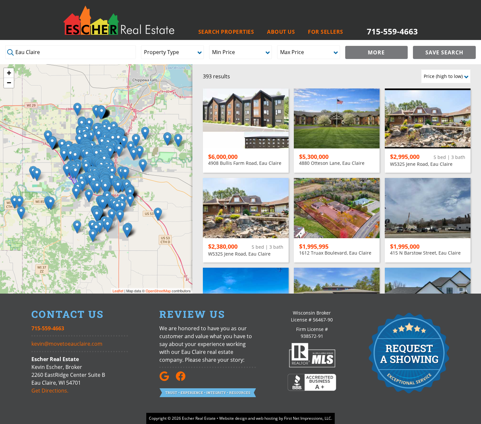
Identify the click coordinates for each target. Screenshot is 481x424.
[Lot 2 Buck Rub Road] (178, 140)
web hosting (267, 418)
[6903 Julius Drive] (143, 165)
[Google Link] (166, 379)
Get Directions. (49, 390)
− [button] (9, 83)
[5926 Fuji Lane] (102, 203)
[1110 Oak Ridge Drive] (86, 167)
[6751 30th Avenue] (77, 109)
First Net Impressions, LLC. (308, 418)
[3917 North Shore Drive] (119, 150)
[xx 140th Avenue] (21, 213)
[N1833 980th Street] (14, 202)
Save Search (444, 52)
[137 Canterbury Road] (97, 187)
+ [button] (9, 73)
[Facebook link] (183, 379)
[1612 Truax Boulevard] (79, 140)
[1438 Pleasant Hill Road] (37, 174)
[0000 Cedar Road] (77, 227)
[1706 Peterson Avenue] (124, 142)
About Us (281, 32)
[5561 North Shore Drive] (134, 154)
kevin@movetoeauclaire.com (66, 343)
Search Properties (226, 32)
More (376, 52)
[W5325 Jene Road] (50, 203)
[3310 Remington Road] (67, 170)
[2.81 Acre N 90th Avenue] (167, 139)
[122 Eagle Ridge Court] (91, 136)
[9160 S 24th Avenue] (102, 113)
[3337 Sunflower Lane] (52, 143)
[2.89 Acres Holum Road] (82, 185)
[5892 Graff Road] (130, 200)
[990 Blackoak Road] (89, 195)
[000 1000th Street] (19, 202)
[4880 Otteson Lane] (125, 173)
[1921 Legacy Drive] (136, 140)
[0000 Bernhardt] (158, 214)
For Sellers (325, 32)
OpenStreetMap (158, 290)
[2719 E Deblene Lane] (70, 155)
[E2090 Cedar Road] (107, 226)
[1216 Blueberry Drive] (99, 135)
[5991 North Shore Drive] (139, 152)
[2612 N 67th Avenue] (145, 133)
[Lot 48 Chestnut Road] (127, 231)
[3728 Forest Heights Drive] (118, 186)
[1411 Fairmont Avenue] (75, 157)
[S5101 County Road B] (76, 192)
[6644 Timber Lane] (117, 207)
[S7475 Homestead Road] (120, 216)
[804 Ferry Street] (75, 172)
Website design (233, 418)
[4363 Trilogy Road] (122, 207)
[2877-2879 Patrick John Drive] (110, 152)
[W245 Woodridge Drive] (93, 235)
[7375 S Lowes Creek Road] (112, 215)
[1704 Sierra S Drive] (105, 187)
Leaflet (118, 290)
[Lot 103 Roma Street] (97, 215)
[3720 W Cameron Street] (64, 155)
